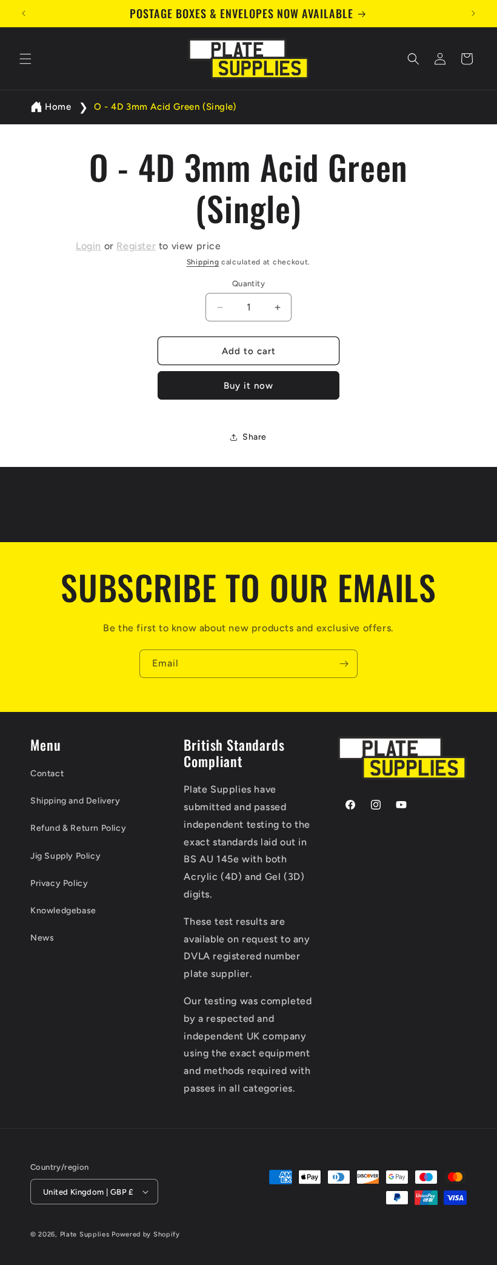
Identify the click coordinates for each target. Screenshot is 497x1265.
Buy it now (248, 385)
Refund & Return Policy (78, 828)
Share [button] (254, 437)
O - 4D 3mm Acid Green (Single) (165, 106)
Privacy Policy (59, 883)
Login (88, 246)
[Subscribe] (343, 663)
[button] (25, 58)
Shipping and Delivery (75, 801)
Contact (47, 773)
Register (136, 246)
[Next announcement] (473, 13)
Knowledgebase (63, 910)
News (42, 938)
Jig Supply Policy (65, 856)
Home (58, 106)
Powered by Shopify (146, 1234)
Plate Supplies (85, 1234)
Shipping (203, 262)
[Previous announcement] (23, 13)
